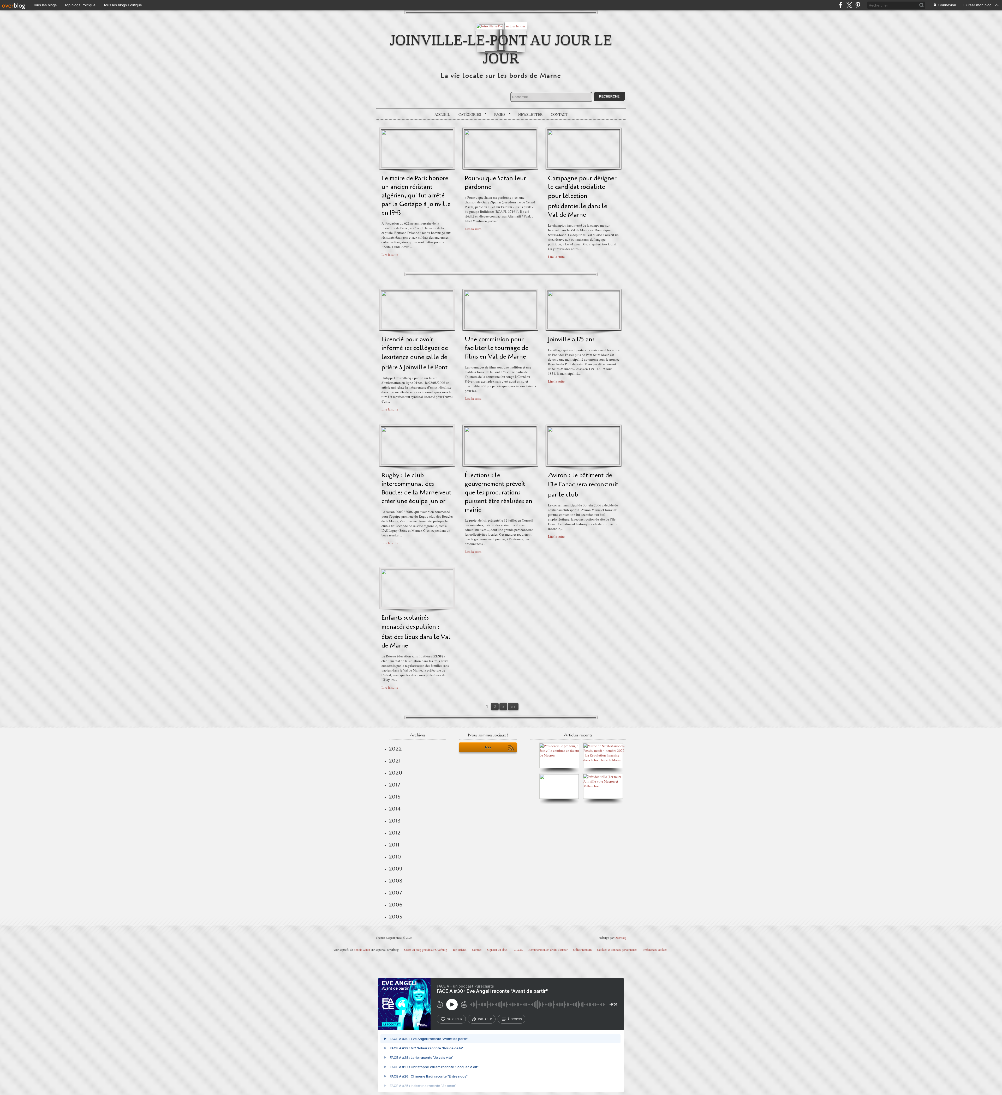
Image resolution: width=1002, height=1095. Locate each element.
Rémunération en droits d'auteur (548, 949)
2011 (394, 845)
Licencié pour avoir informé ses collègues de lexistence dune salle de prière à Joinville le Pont (414, 353)
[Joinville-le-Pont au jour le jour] (501, 25)
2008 (395, 881)
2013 (395, 821)
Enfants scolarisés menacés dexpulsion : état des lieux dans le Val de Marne (416, 631)
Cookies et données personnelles (617, 949)
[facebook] (840, 5)
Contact (559, 114)
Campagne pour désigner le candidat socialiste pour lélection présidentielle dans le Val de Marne (582, 196)
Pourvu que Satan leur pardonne (495, 182)
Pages (498, 114)
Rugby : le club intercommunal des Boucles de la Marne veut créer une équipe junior (416, 488)
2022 (395, 749)
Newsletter (530, 114)
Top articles (459, 949)
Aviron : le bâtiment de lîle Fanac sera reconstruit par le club (583, 485)
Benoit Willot (362, 949)
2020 (395, 773)
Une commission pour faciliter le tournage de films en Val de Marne (496, 348)
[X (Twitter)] (849, 5)
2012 (395, 833)
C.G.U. (518, 949)
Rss (488, 747)
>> (513, 706)
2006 (395, 905)
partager (485, 1019)
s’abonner (454, 1019)
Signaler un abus (497, 949)
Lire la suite (389, 254)
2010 (395, 857)
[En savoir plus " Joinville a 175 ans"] (583, 327)
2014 (395, 809)
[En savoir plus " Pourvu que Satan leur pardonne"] (500, 166)
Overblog (620, 937)
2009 (395, 869)
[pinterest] (858, 5)
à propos (515, 1019)
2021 (395, 761)
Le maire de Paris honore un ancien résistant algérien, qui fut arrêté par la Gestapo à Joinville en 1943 (416, 195)
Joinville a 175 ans (571, 339)
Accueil (442, 114)
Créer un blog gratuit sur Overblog (425, 949)
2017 (394, 785)
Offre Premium (582, 949)
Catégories (468, 114)
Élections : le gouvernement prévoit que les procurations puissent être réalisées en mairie (498, 492)
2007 (395, 893)
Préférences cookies (655, 949)
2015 (395, 797)
